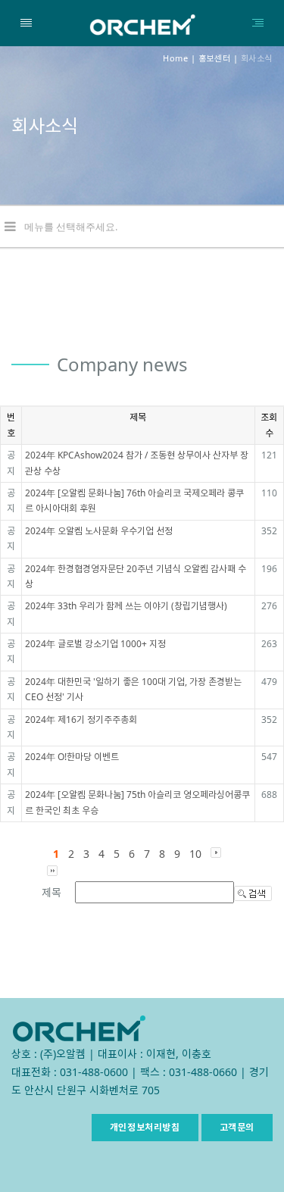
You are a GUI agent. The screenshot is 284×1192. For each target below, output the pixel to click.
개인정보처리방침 (145, 1127)
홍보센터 (214, 58)
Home (175, 58)
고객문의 (237, 1127)
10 (195, 853)
